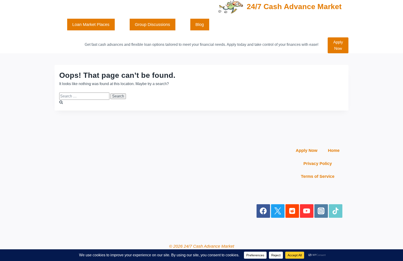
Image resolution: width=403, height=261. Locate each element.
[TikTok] (336, 211)
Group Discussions (152, 24)
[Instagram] (321, 211)
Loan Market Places (90, 24)
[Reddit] (292, 211)
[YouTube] (307, 211)
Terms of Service (317, 176)
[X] (278, 211)
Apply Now (338, 45)
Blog (199, 24)
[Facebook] (263, 211)
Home (334, 150)
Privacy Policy (317, 163)
